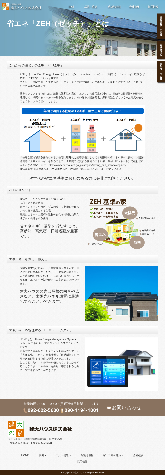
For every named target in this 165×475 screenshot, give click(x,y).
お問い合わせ (126, 407)
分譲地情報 (114, 6)
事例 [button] (71, 6)
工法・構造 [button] (91, 6)
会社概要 (134, 6)
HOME (25, 455)
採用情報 (153, 6)
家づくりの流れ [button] (112, 455)
